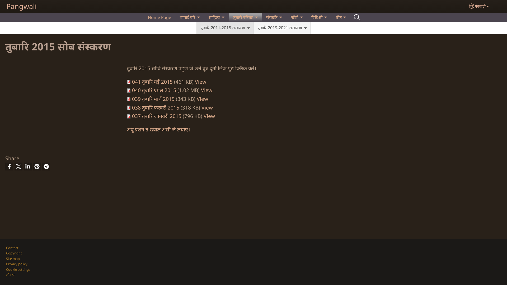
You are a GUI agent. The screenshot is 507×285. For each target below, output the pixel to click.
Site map (13, 258)
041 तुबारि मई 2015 (152, 81)
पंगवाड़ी (480, 6)
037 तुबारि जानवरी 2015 (156, 116)
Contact (12, 247)
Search (357, 17)
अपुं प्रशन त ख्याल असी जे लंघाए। (158, 129)
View (200, 81)
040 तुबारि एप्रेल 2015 (154, 90)
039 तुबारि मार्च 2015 (153, 98)
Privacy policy (16, 264)
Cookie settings (18, 269)
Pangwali (21, 6)
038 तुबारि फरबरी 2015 (155, 107)
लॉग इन (10, 274)
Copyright (14, 253)
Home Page (159, 17)
